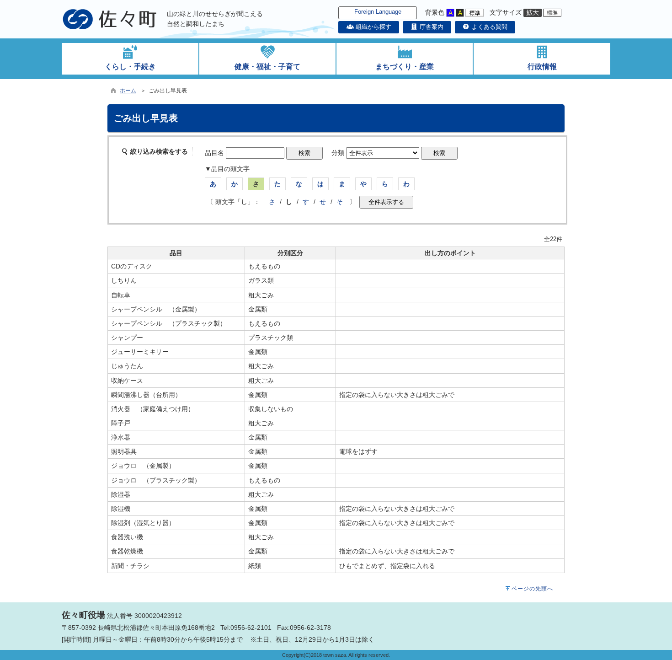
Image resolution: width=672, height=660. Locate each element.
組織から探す (372, 26)
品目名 (214, 152)
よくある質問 (488, 26)
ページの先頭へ (532, 588)
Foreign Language (377, 11)
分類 (337, 152)
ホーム (128, 90)
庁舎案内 (430, 26)
